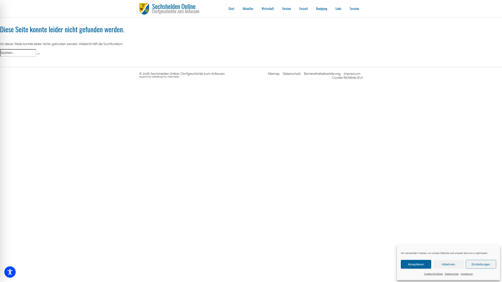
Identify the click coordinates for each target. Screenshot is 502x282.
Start (231, 8)
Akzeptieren (416, 264)
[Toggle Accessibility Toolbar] (10, 272)
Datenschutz (452, 274)
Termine (354, 8)
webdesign (158, 76)
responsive (145, 76)
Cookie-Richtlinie (433, 274)
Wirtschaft (268, 8)
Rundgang (321, 8)
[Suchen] (38, 53)
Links (338, 8)
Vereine (286, 8)
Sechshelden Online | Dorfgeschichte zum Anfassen (187, 74)
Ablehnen (448, 264)
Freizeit (303, 8)
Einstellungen (481, 264)
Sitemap (274, 74)
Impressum (467, 274)
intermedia (173, 76)
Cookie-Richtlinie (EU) (347, 78)
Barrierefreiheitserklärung (322, 74)
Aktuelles (248, 8)
